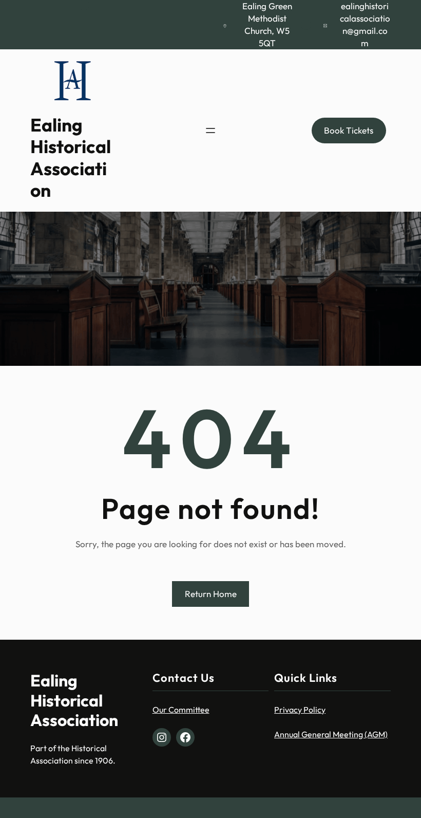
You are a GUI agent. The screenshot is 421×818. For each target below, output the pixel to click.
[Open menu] (210, 130)
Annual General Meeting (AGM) (331, 734)
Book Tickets (348, 130)
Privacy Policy (300, 709)
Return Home (211, 593)
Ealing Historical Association (70, 157)
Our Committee (180, 709)
